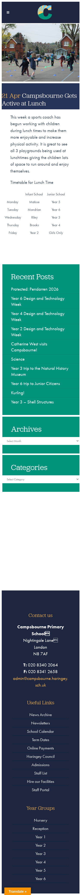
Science (18, 359)
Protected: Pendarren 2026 (35, 289)
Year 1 (40, 837)
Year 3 (40, 853)
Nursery (40, 820)
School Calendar (40, 731)
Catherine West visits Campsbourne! (29, 347)
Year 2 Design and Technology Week (38, 331)
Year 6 (40, 878)
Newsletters (40, 723)
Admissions (40, 764)
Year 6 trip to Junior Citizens (35, 383)
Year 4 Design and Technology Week (38, 316)
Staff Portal (40, 789)
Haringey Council (41, 756)
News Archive (40, 714)
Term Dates (40, 739)
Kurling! (17, 392)
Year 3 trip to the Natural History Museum (39, 371)
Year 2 (40, 845)
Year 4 (40, 862)
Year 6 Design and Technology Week (38, 301)
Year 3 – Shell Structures (32, 402)
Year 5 (40, 870)
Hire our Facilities (40, 781)
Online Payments (40, 748)
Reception (40, 828)
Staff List (40, 773)
